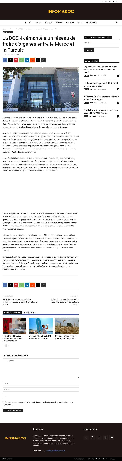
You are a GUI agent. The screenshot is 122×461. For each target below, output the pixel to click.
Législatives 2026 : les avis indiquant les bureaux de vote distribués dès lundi (13, 338)
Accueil (28, 22)
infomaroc (8, 55)
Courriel (88, 42)
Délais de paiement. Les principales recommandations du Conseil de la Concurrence (65, 302)
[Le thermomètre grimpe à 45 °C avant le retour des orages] (41, 326)
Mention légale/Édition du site (97, 459)
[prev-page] (4, 345)
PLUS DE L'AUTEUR (30, 313)
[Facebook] (102, 1)
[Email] (38, 60)
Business (70, 22)
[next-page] (7, 345)
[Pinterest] (16, 60)
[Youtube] (117, 1)
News (10, 32)
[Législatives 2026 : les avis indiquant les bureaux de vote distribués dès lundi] (14, 326)
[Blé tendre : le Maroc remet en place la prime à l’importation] (67, 326)
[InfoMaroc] (61, 11)
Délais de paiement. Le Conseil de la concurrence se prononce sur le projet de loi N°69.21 (20, 302)
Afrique (49, 22)
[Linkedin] (27, 60)
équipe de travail (79, 459)
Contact (112, 459)
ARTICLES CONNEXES (12, 313)
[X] (110, 1)
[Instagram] (106, 1)
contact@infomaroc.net (55, 451)
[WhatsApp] (21, 60)
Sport (79, 22)
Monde (59, 22)
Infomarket (91, 22)
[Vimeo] (113, 1)
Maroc (39, 22)
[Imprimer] (43, 60)
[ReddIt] (32, 60)
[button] (116, 22)
